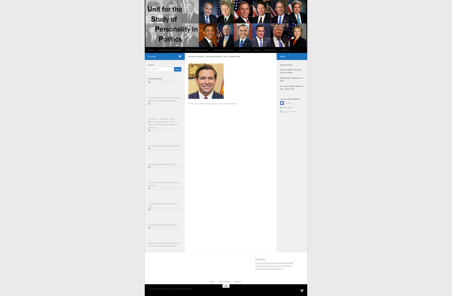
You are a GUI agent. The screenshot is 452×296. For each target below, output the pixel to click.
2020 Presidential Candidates (196, 50)
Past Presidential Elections (223, 50)
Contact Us (285, 50)
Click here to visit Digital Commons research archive (273, 266)
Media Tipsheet (270, 50)
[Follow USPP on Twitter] (179, 56)
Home (150, 50)
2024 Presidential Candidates (169, 50)
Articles (258, 50)
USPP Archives (224, 281)
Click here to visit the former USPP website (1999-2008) (274, 263)
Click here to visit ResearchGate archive (269, 269)
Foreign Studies (244, 50)
